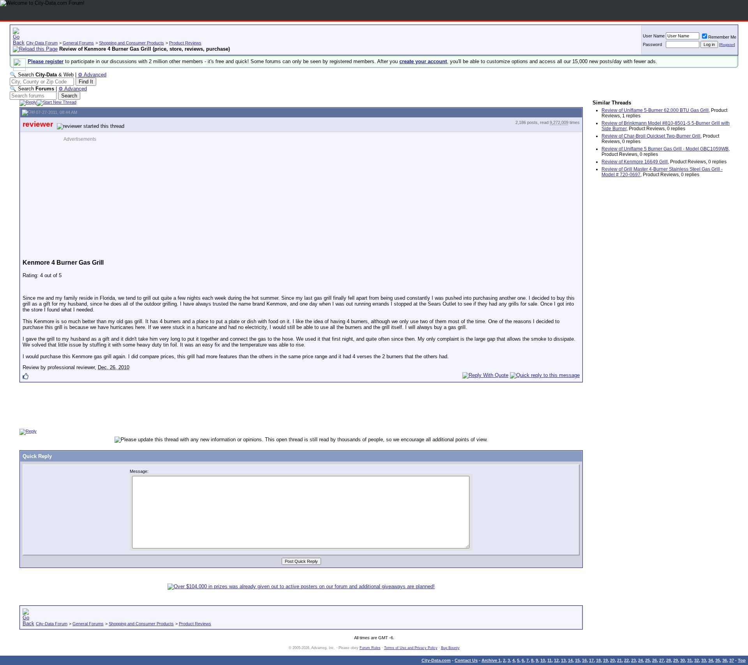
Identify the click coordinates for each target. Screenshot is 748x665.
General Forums (78, 43)
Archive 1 (491, 660)
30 (682, 660)
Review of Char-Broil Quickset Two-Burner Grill (651, 136)
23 (633, 660)
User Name (654, 36)
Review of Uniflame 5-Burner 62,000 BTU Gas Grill (655, 110)
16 (584, 660)
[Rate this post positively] (26, 376)
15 (577, 660)
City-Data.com (436, 660)
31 (689, 660)
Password (652, 44)
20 (612, 660)
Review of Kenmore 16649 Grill (635, 161)
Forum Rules (370, 648)
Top (742, 660)
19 (605, 660)
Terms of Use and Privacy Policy (411, 648)
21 (619, 660)
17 (591, 660)
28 (668, 660)
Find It (86, 82)
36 (724, 660)
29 (675, 660)
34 (710, 660)
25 (647, 660)
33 (703, 660)
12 (556, 660)
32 (696, 660)
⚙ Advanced (92, 75)
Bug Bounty (450, 648)
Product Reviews (185, 43)
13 (563, 660)
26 (654, 660)
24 (640, 660)
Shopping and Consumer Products (131, 43)
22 (626, 660)
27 (661, 660)
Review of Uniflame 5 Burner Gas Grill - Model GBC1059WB (665, 149)
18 (598, 660)
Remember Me (722, 37)
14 (570, 660)
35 (717, 660)
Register (727, 45)
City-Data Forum (42, 43)
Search (69, 96)
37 (731, 660)
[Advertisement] (90, 196)
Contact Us (466, 660)
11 (549, 660)
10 (542, 660)
